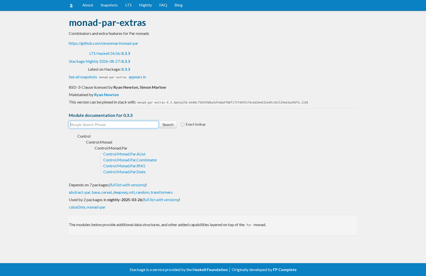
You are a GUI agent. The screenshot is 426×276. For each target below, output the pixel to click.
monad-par (96, 207)
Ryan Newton (106, 94)
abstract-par (79, 192)
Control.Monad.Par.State (124, 171)
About (87, 4)
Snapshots (109, 4)
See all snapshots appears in (107, 76)
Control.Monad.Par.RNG (124, 165)
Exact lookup (196, 124)
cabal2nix (77, 207)
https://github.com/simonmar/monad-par (103, 43)
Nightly (145, 4)
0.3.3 (125, 53)
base (96, 192)
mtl (132, 192)
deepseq (120, 192)
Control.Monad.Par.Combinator (130, 159)
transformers (162, 192)
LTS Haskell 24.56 (104, 53)
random (142, 192)
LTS (128, 4)
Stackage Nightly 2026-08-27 (94, 61)
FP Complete (285, 269)
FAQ (163, 4)
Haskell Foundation (210, 269)
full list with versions (127, 184)
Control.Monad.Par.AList (124, 153)
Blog (179, 4)
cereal (106, 192)
